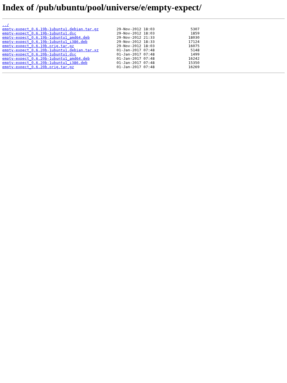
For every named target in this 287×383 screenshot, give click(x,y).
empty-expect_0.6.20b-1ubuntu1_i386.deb (44, 63)
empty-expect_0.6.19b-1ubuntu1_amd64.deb (46, 37)
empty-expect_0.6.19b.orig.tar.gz (38, 46)
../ (5, 25)
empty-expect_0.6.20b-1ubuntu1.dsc (39, 54)
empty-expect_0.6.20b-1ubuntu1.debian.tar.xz (50, 50)
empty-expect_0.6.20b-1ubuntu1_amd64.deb (46, 58)
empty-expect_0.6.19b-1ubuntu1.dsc (39, 33)
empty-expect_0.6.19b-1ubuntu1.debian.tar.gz (50, 29)
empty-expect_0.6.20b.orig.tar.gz (38, 67)
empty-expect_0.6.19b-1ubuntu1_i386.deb (44, 42)
